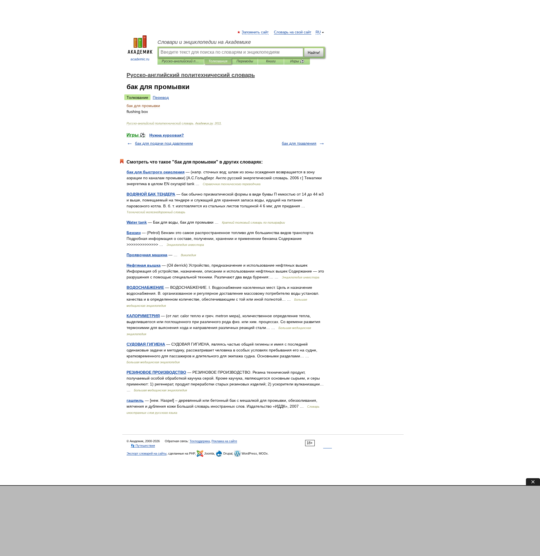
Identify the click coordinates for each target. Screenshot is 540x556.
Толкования (217, 61)
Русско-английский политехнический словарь (181, 61)
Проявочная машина (147, 255)
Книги (271, 61)
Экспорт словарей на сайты (146, 453)
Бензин (134, 232)
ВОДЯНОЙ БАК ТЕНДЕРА (151, 194)
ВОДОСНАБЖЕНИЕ (145, 287)
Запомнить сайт (255, 32)
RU (318, 32)
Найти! (314, 52)
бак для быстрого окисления (155, 172)
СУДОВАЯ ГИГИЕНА (146, 344)
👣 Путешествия (143, 445)
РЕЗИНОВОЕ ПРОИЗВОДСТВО (156, 372)
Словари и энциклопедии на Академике (204, 42)
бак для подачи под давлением (164, 143)
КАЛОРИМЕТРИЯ (143, 316)
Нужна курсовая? (166, 135)
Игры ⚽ (297, 61)
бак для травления (299, 143)
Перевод (161, 97)
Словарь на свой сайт (292, 32)
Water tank (137, 222)
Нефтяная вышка (144, 265)
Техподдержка (200, 441)
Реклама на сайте (224, 441)
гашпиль (135, 400)
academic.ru (139, 59)
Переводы (245, 61)
